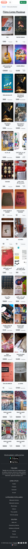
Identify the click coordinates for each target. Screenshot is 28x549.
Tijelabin (15, 543)
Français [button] (15, 544)
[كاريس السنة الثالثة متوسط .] (7, 256)
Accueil (4, 6)
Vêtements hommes (14, 503)
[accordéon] (21, 228)
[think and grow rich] (7, 83)
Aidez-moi (14, 522)
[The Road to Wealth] (7, 112)
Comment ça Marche (14, 525)
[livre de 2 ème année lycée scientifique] (21, 314)
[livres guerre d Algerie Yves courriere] (21, 112)
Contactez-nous (14, 537)
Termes (14, 534)
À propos (14, 486)
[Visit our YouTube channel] (18, 543)
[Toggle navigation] (10, 2)
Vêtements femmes (14, 500)
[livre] (7, 25)
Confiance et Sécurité (14, 528)
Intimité (14, 531)
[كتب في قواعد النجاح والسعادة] (21, 141)
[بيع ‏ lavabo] (21, 372)
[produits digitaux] (21, 54)
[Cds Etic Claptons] (21, 25)
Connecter (14, 489)
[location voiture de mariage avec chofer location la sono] (7, 314)
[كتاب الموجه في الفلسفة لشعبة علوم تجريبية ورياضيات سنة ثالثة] (21, 256)
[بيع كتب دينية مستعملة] (7, 285)
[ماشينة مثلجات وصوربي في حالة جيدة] (21, 170)
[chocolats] (7, 170)
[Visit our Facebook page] (23, 543)
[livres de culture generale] (21, 343)
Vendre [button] (24, 2)
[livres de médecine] (7, 372)
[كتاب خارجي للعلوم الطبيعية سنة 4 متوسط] (21, 285)
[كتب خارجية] (7, 141)
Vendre (14, 484)
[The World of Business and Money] (21, 83)
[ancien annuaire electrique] (21, 199)
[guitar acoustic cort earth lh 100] (7, 54)
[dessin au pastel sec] (7, 400)
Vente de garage (14, 515)
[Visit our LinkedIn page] (26, 543)
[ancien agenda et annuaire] (7, 199)
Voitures (14, 509)
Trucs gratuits (14, 512)
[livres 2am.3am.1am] (7, 343)
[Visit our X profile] (21, 543)
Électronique (14, 506)
